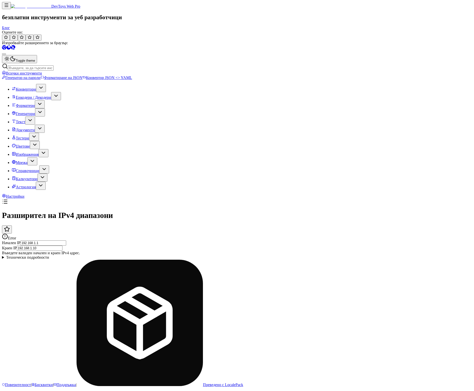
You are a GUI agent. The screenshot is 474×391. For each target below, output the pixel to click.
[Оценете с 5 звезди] (37, 38)
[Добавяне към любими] (7, 229)
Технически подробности (27, 257)
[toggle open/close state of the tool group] (41, 88)
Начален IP (11, 243)
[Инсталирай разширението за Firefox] (8, 48)
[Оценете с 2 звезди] (14, 38)
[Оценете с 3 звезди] (22, 38)
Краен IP (9, 248)
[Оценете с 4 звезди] (30, 38)
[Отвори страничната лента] (6, 5)
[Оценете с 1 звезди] (6, 38)
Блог (6, 28)
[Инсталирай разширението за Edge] (13, 48)
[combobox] (4, 54)
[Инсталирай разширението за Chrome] (4, 48)
